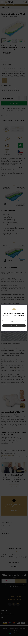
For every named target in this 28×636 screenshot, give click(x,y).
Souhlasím (14, 325)
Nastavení (14, 321)
